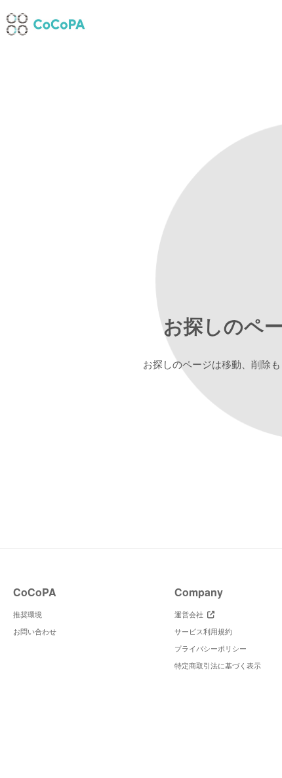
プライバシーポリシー (210, 648)
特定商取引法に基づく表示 (217, 665)
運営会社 (190, 614)
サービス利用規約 (203, 631)
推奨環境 (27, 614)
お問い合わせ (34, 631)
